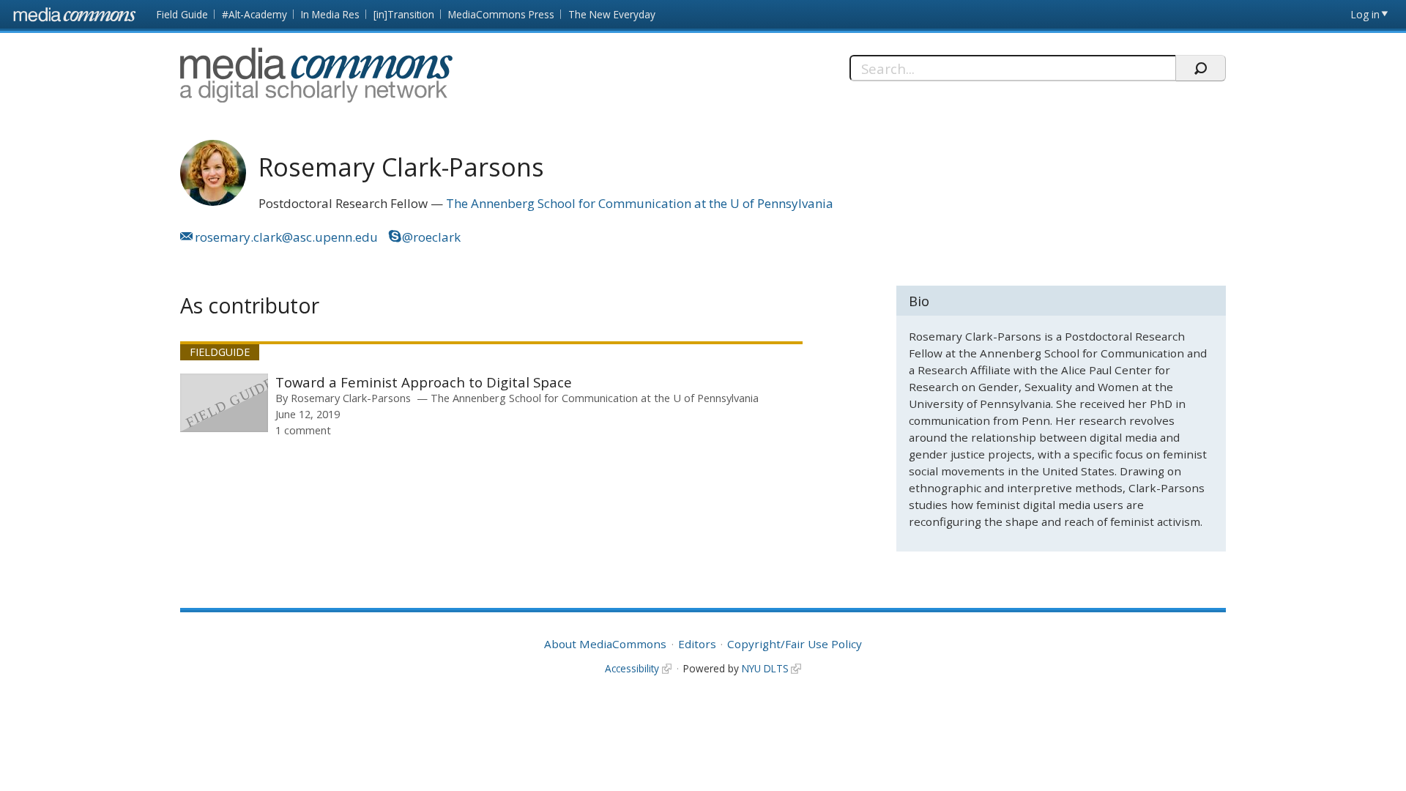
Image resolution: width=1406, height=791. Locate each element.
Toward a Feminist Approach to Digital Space (423, 382)
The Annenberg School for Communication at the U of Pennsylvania (639, 203)
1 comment (303, 430)
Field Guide (182, 14)
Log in (1365, 14)
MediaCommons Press (501, 14)
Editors (697, 643)
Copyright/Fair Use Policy (794, 643)
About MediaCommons (605, 643)
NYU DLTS (765, 668)
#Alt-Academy (254, 14)
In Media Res (330, 14)
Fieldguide (220, 352)
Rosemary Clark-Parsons (351, 397)
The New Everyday (611, 14)
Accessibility (632, 668)
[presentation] (224, 403)
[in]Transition (403, 14)
